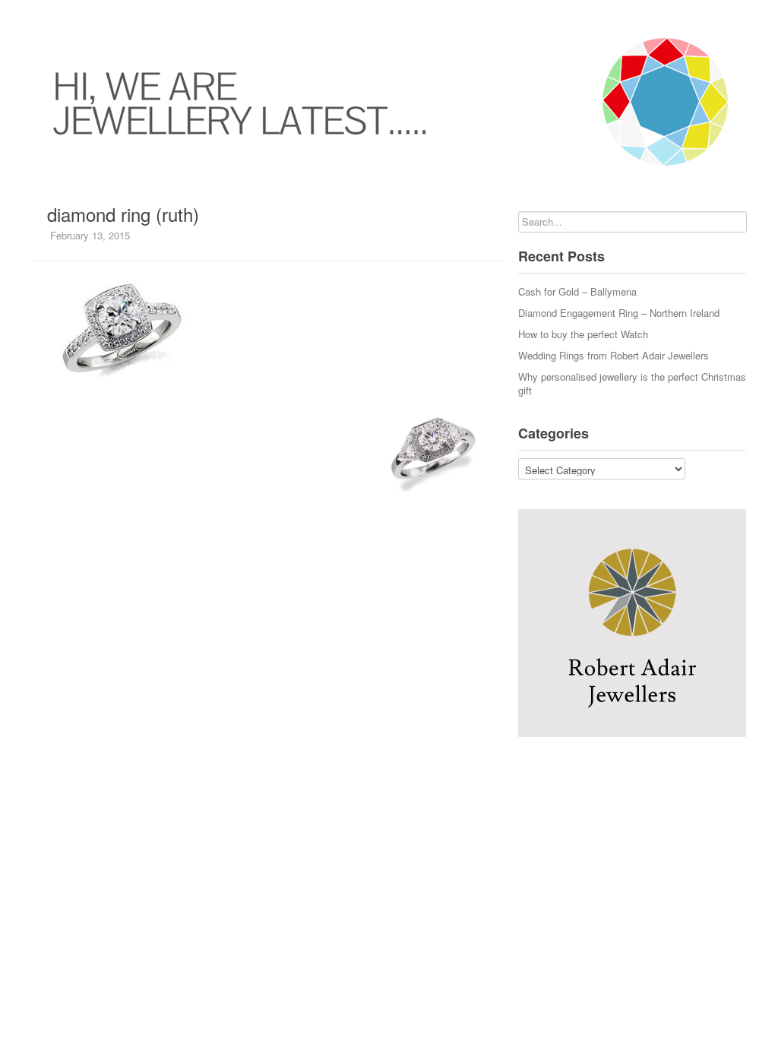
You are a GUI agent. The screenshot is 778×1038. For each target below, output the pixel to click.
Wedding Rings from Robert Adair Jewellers (613, 355)
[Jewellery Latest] (389, 101)
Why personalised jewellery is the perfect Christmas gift (632, 383)
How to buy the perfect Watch (583, 334)
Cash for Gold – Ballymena (577, 291)
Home (32, 15)
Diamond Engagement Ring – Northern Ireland (618, 312)
